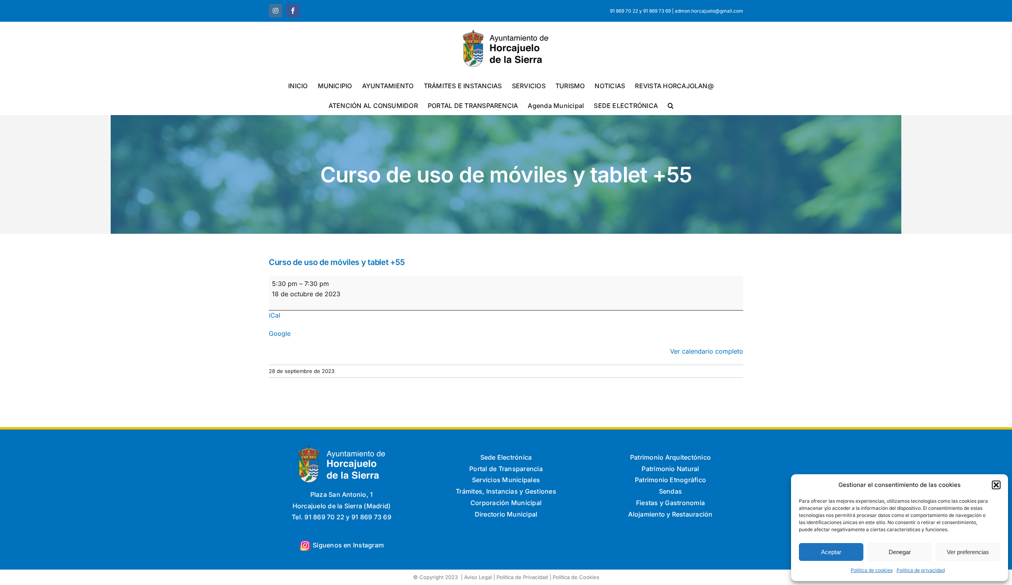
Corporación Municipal (506, 503)
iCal (274, 315)
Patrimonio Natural (670, 469)
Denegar (900, 552)
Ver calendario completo (706, 351)
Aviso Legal (478, 577)
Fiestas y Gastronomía (670, 503)
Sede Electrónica (506, 457)
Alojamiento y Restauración (670, 514)
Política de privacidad (921, 570)
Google (280, 333)
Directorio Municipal (506, 514)
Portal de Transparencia (506, 469)
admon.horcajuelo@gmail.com (709, 11)
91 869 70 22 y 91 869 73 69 (640, 11)
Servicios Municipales (506, 480)
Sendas (670, 491)
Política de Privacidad (522, 577)
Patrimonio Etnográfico (670, 480)
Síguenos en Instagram (348, 545)
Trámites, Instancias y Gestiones (506, 491)
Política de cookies (872, 570)
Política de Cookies (576, 577)
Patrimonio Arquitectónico (670, 457)
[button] (996, 485)
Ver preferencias (968, 552)
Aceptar (831, 552)
